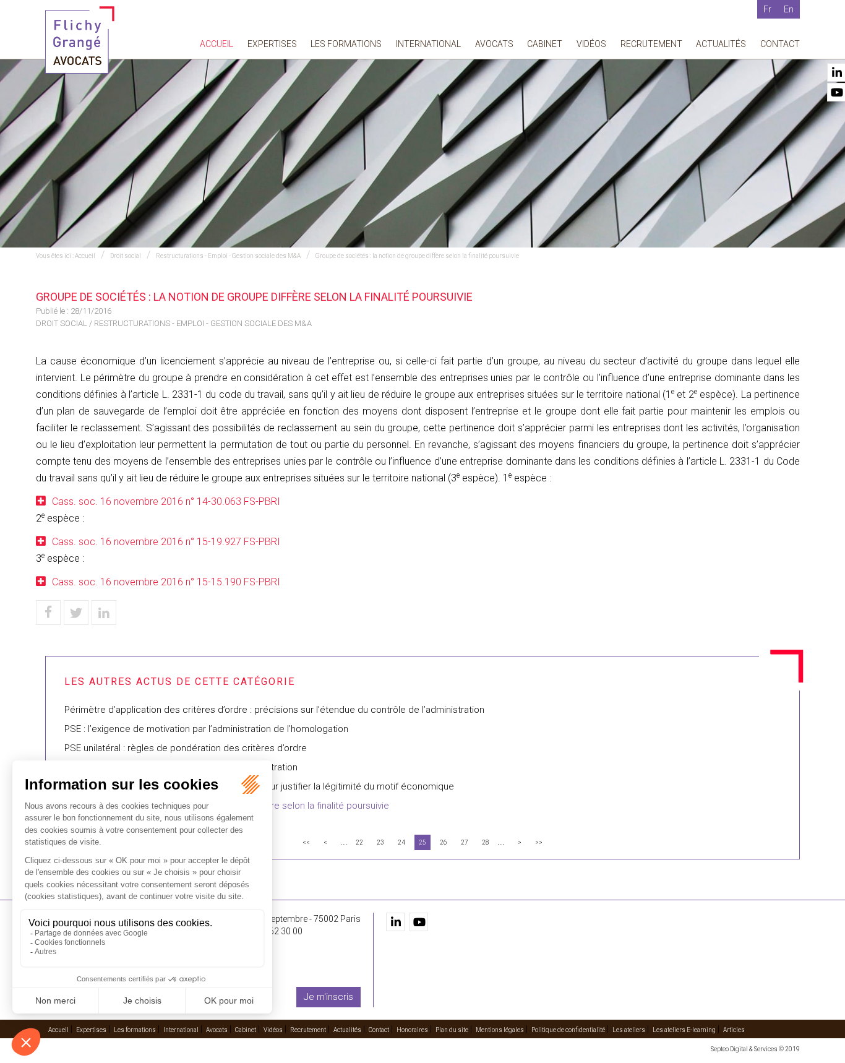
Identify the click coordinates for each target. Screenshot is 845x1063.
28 (485, 842)
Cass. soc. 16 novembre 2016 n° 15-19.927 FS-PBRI (166, 542)
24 (401, 842)
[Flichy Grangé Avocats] (79, 39)
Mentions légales (500, 1029)
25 (422, 842)
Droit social (125, 255)
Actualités (721, 44)
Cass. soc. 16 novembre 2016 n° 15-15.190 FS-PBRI (166, 582)
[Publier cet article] (76, 612)
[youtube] (419, 922)
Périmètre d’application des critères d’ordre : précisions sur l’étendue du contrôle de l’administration (274, 709)
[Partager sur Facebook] (48, 612)
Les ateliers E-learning (684, 1029)
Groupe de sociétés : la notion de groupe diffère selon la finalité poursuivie (417, 255)
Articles (734, 1029)
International (428, 44)
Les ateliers (628, 1029)
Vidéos (591, 44)
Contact (780, 44)
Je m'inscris (328, 996)
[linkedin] (395, 922)
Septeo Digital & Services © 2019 (755, 1049)
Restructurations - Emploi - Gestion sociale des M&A (228, 255)
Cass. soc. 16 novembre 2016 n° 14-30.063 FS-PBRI (166, 501)
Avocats (494, 44)
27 (464, 842)
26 (443, 842)
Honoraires (412, 1029)
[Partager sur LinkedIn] (104, 612)
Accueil (216, 44)
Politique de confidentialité (568, 1029)
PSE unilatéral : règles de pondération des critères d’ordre (185, 748)
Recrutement (651, 44)
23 (380, 842)
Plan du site (451, 1029)
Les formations (346, 44)
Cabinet (544, 44)
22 (359, 842)
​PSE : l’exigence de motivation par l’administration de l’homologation (206, 728)
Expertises (272, 44)
